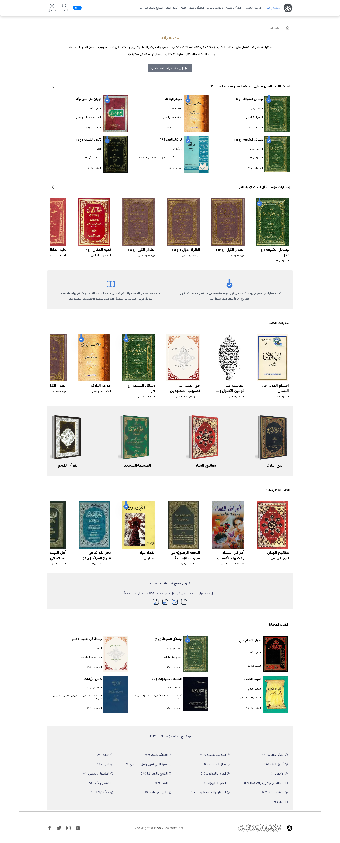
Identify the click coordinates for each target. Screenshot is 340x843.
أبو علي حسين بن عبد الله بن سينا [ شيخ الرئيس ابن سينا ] (158, 697)
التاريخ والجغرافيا (154, 8)
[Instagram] (68, 828)
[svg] (288, 28)
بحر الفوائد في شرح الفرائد (97, 555)
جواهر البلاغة (173, 99)
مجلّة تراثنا (177, 149)
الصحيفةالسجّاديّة (136, 465)
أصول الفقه (171, 8)
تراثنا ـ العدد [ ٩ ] (171, 139)
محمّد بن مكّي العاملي (91, 157)
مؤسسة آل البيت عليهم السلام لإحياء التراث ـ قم (159, 157)
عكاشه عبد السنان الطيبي (232, 563)
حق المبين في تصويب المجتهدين (185, 388)
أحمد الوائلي (149, 558)
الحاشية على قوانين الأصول (229, 390)
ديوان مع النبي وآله (88, 99)
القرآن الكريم (68, 465)
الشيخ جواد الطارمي (235, 396)
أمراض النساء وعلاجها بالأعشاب (230, 555)
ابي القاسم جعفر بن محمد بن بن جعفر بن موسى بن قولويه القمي (77, 697)
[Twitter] (59, 828)
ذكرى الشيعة (88, 139)
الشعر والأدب (95, 108)
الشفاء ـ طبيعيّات (166, 679)
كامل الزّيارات (93, 679)
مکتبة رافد (273, 8)
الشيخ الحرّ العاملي (254, 117)
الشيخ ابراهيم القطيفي (250, 697)
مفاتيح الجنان (205, 465)
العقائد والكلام (196, 8)
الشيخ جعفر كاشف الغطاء (188, 396)
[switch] (77, 8)
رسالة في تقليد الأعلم (87, 639)
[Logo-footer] (260, 828)
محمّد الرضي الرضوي (190, 563)
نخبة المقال (97, 249)
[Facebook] (49, 828)
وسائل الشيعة (249, 99)
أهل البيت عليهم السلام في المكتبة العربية (52, 558)
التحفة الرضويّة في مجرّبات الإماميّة (185, 555)
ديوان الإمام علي (250, 640)
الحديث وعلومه (215, 8)
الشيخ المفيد (283, 396)
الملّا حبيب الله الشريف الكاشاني (100, 257)
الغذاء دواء (147, 552)
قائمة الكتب (253, 8)
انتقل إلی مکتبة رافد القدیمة (172, 68)
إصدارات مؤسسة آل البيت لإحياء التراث (262, 187)
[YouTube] (78, 828)
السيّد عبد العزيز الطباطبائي (53, 563)
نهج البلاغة (273, 465)
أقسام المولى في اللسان (275, 388)
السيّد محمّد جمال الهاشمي (88, 117)
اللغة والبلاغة (176, 108)
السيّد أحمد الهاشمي (172, 117)
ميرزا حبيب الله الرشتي (91, 657)
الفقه (183, 8)
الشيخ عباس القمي (280, 558)
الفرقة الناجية (252, 679)
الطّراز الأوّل (230, 249)
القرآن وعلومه (233, 8)
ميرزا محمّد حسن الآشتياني (98, 563)
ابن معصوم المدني (235, 255)
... (141, 8)
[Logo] (289, 828)
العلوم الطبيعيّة (175, 687)
